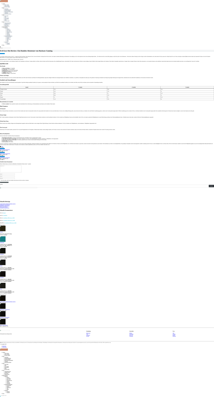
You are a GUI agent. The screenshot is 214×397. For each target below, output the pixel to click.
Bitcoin (8, 37)
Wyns (1, 289)
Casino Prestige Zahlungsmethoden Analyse (7, 203)
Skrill (8, 389)
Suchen (1, 184)
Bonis (3, 7)
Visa (87, 334)
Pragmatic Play (9, 31)
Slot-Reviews (2, 53)
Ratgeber (174, 336)
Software (6, 27)
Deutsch (8, 391)
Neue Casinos (6, 5)
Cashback (6, 12)
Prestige (1, 231)
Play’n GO (9, 30)
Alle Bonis (6, 8)
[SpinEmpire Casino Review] (3, 308)
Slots (5, 16)
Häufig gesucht (5, 26)
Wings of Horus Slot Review (5, 153)
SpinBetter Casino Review (4, 205)
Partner (174, 335)
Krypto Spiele (6, 20)
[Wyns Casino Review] (3, 324)
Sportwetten (6, 18)
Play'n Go (131, 335)
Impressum (4, 346)
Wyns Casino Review (4, 206)
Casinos (3, 3)
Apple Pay (88, 335)
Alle (173, 333)
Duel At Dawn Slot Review (5, 149)
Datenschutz (4, 347)
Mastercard (88, 333)
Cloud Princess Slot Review (5, 157)
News (3, 21)
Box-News (6, 24)
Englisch (8, 392)
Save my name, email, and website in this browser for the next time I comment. (15, 180)
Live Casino (6, 17)
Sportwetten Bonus (7, 13)
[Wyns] (3, 288)
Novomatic (9, 29)
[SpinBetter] (3, 253)
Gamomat (8, 34)
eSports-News (6, 25)
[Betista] (3, 264)
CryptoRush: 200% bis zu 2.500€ (9, 217)
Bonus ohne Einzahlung (8, 11)
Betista (1, 265)
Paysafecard (9, 36)
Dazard (4, 212)
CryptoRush (5, 215)
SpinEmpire (2, 242)
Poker (5, 19)
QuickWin (2, 277)
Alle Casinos (6, 4)
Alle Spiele (6, 15)
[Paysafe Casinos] (4, 1)
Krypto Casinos (7, 6)
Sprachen (6, 390)
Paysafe (87, 336)
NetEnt (8, 32)
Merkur (8, 28)
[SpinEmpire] (3, 241)
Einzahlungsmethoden (8, 35)
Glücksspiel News (7, 22)
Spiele (3, 14)
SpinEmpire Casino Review (5, 204)
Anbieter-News (7, 23)
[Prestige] (3, 230)
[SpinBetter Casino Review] (3, 316)
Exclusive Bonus (7, 10)
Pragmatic (131, 336)
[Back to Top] (0, 396)
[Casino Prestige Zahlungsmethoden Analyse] (3, 300)
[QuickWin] (3, 276)
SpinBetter (2, 254)
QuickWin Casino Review (4, 207)
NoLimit (8, 33)
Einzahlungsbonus (7, 9)
